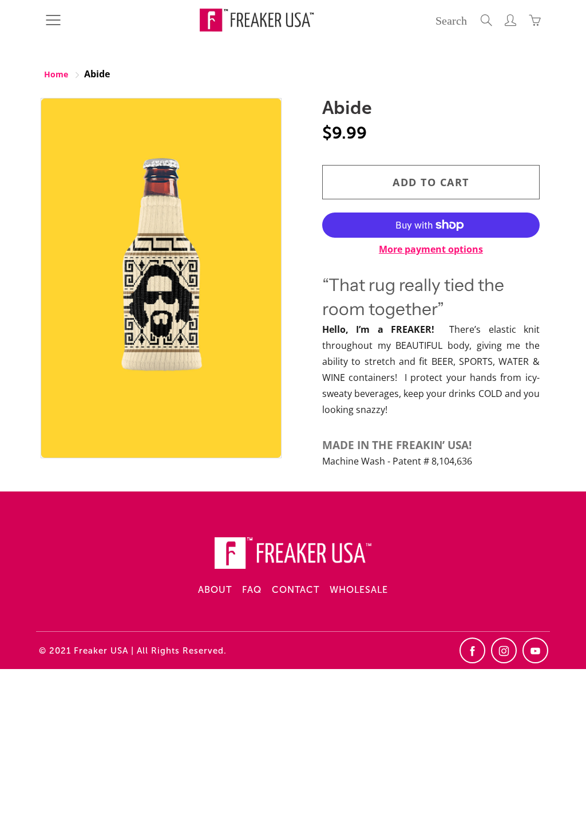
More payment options (431, 249)
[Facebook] (472, 650)
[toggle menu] (53, 20)
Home (56, 74)
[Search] (486, 20)
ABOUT (215, 589)
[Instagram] (504, 650)
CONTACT (295, 589)
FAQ (252, 589)
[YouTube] (535, 650)
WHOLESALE (359, 589)
